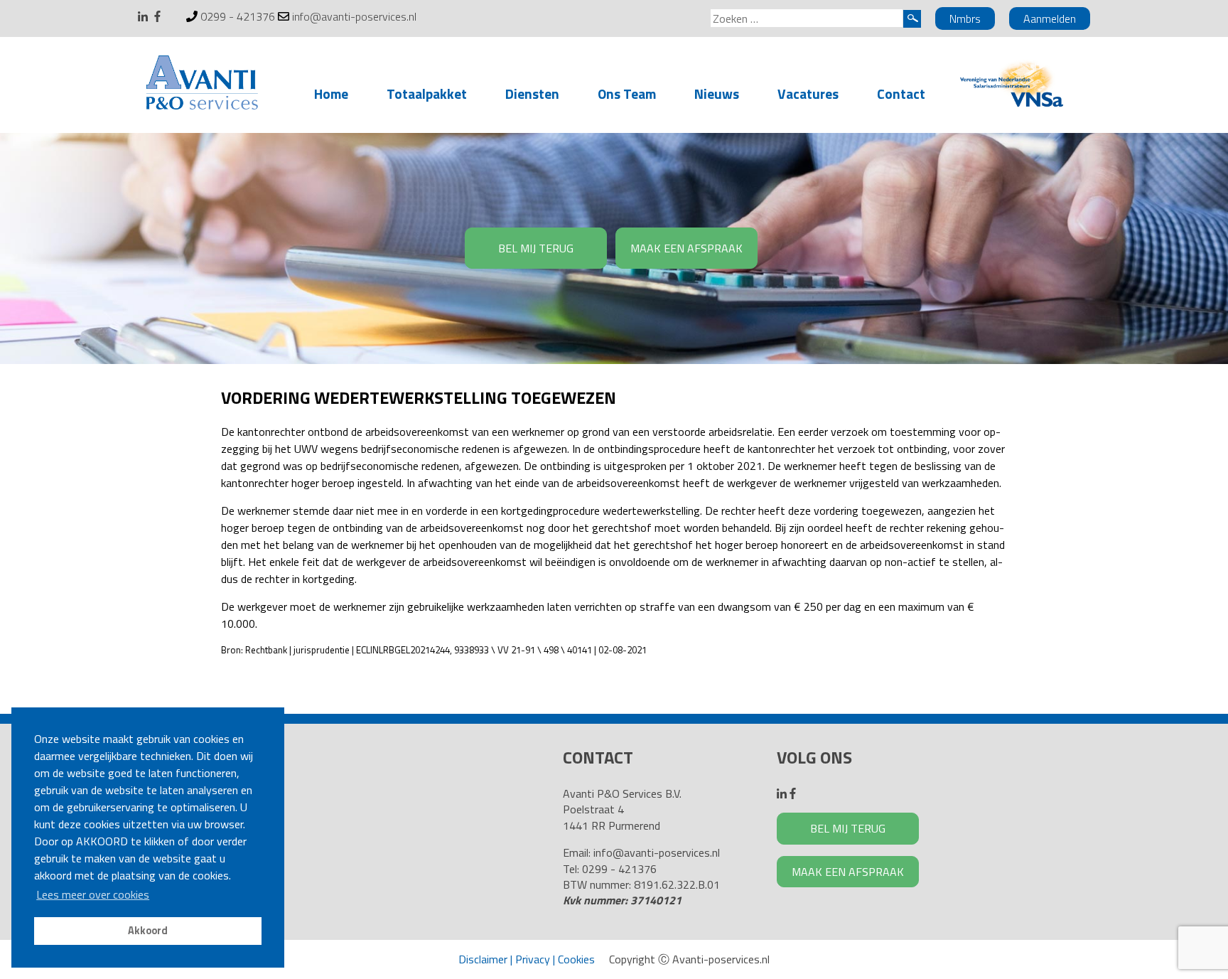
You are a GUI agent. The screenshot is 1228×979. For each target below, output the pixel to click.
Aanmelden (1049, 18)
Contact (901, 93)
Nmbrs (965, 18)
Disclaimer (482, 959)
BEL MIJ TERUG (535, 248)
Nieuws (716, 93)
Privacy (532, 959)
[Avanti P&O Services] (202, 85)
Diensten (532, 93)
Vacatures (808, 93)
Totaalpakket (427, 93)
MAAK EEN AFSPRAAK (686, 248)
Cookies (576, 959)
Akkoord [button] (148, 930)
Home (331, 93)
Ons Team (627, 93)
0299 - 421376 (237, 16)
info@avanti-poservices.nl (354, 16)
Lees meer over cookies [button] (92, 894)
